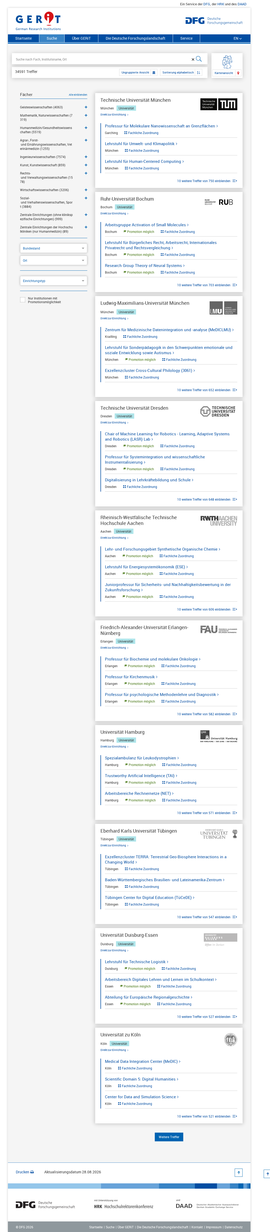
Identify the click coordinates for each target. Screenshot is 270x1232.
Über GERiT (81, 38)
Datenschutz (234, 1227)
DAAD (242, 4)
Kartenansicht (224, 73)
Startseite (23, 38)
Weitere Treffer (169, 1137)
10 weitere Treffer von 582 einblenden (204, 714)
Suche (110, 1227)
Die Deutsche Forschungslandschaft (135, 38)
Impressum (213, 1227)
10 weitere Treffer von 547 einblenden (204, 917)
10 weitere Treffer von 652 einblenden (204, 390)
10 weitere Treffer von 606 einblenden (204, 609)
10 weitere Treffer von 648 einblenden (204, 499)
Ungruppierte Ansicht (135, 72)
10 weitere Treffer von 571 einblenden (204, 813)
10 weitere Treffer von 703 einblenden (204, 285)
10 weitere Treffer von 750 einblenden (204, 181)
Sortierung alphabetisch (178, 72)
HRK (220, 4)
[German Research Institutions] (38, 20)
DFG (206, 4)
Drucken (22, 1171)
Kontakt (197, 1227)
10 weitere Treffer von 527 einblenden (204, 1016)
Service (186, 38)
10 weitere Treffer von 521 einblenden (204, 1116)
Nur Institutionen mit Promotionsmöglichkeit (44, 300)
